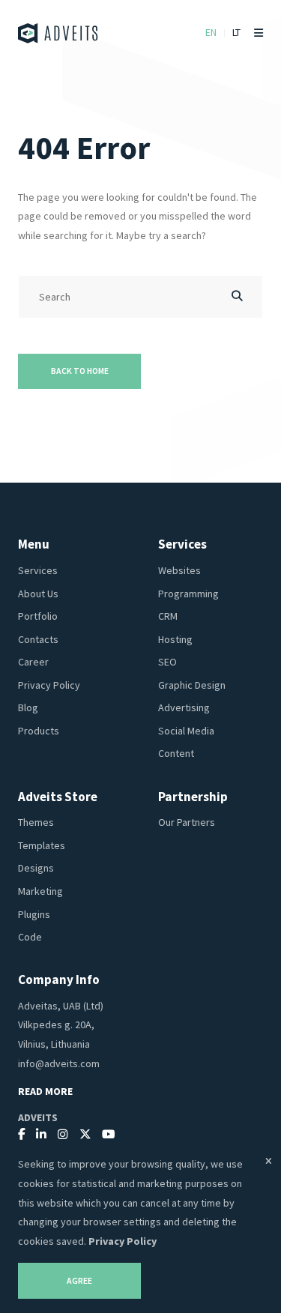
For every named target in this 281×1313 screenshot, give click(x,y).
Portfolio (38, 616)
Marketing (40, 891)
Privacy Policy (49, 685)
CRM (168, 616)
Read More (45, 1091)
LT (236, 32)
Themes (36, 822)
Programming (188, 593)
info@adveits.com (59, 1063)
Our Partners (186, 822)
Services (38, 570)
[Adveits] (58, 33)
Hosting (175, 639)
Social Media (186, 730)
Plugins (34, 914)
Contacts (38, 639)
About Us (38, 593)
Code (30, 937)
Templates (41, 845)
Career (33, 661)
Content (176, 753)
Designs (36, 868)
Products (38, 730)
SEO (167, 661)
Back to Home (80, 371)
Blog (28, 707)
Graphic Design (192, 685)
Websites (179, 570)
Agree (79, 1281)
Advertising (184, 707)
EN (211, 32)
